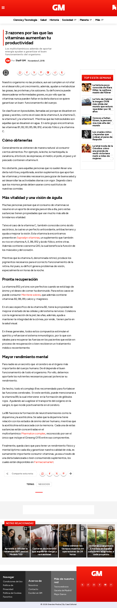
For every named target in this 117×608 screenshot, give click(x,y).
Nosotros (33, 585)
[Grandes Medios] (58, 7)
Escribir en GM (35, 593)
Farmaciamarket (43, 462)
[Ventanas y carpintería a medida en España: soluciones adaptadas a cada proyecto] (101, 540)
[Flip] (48, 72)
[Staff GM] (8, 60)
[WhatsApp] (20, 72)
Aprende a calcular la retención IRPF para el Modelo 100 (16, 551)
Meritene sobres (31, 294)
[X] (34, 72)
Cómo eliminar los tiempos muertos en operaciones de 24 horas (73, 550)
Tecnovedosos (61, 586)
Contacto (33, 589)
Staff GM (21, 60)
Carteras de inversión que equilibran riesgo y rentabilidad (44, 551)
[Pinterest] (41, 72)
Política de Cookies (12, 593)
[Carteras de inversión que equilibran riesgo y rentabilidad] (44, 540)
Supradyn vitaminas (28, 237)
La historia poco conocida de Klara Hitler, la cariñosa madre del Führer (102, 89)
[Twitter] (82, 585)
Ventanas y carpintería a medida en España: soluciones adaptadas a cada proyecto (101, 550)
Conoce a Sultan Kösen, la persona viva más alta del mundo (102, 122)
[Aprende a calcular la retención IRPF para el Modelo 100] (16, 540)
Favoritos (7, 597)
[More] (70, 474)
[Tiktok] (88, 585)
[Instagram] (94, 585)
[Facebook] (27, 72)
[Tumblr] (62, 72)
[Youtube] (105, 585)
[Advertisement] (58, 509)
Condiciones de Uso (13, 581)
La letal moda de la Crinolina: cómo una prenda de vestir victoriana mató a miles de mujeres (102, 152)
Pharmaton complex (33, 433)
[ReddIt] (55, 72)
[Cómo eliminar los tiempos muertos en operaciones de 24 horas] (73, 540)
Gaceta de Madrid (62, 590)
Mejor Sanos (60, 594)
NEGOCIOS (44, 484)
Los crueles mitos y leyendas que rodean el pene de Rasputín (102, 136)
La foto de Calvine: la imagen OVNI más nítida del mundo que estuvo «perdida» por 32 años (102, 105)
